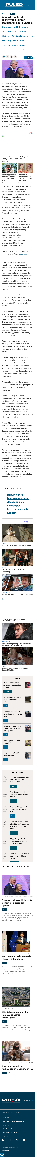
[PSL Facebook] (3, 1140)
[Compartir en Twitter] (7, 56)
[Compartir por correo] (15, 56)
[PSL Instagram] (10, 1140)
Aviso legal (5, 1150)
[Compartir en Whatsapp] (11, 56)
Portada (4, 13)
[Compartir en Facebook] (4, 56)
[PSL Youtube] (24, 1140)
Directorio (5, 1121)
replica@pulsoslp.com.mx (10, 1132)
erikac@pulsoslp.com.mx (10, 1129)
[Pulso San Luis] (14, 5)
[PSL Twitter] (17, 1140)
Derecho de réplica (18, 1121)
